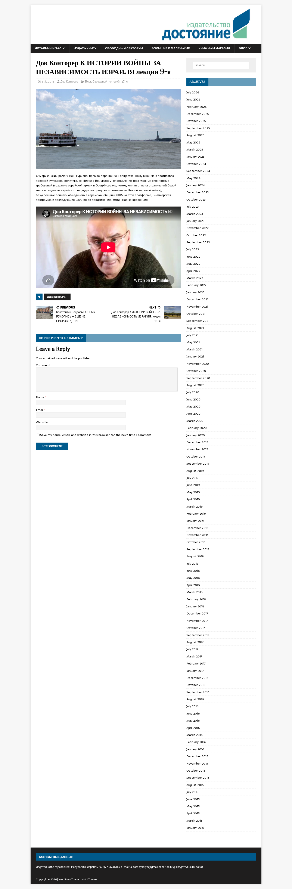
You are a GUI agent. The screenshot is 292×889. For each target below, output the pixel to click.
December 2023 (197, 192)
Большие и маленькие (171, 48)
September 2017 (197, 635)
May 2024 (193, 178)
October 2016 (195, 684)
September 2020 (198, 378)
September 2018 (197, 549)
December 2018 (197, 528)
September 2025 (198, 128)
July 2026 (192, 92)
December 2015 (197, 756)
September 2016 (197, 692)
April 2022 (193, 271)
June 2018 (193, 570)
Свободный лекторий (124, 48)
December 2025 (197, 113)
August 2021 (195, 328)
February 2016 (196, 742)
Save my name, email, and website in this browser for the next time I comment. (96, 435)
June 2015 (193, 799)
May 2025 (193, 142)
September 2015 (197, 777)
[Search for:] (221, 65)
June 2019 (193, 485)
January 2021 (195, 356)
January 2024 (195, 185)
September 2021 (197, 320)
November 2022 (197, 228)
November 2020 (197, 363)
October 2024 (196, 163)
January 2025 (195, 156)
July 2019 (192, 478)
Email (40, 410)
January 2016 (195, 749)
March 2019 (194, 506)
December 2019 (197, 442)
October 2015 (195, 770)
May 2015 (193, 806)
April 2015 (193, 813)
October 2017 (195, 627)
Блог (243, 48)
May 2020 (193, 406)
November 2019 (197, 449)
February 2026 (196, 106)
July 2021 (192, 335)
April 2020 (193, 413)
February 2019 (196, 513)
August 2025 (195, 135)
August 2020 (195, 385)
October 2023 (196, 199)
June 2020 (193, 399)
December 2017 (197, 613)
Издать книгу (85, 48)
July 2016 (192, 706)
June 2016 (193, 713)
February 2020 (196, 427)
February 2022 (196, 285)
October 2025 (196, 120)
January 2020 (195, 435)
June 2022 (193, 256)
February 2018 (196, 599)
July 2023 (192, 206)
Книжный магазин (214, 48)
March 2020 (194, 420)
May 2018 (193, 577)
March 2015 (194, 820)
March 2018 (194, 592)
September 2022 (198, 242)
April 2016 (193, 727)
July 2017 (192, 649)
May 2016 (193, 720)
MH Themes (90, 879)
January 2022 (195, 292)
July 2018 (192, 563)
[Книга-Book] (141, 41)
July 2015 (192, 792)
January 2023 (195, 221)
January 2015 (195, 827)
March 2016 (194, 734)
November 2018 (197, 535)
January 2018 (195, 606)
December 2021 (197, 299)
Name (40, 397)
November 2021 (197, 306)
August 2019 (195, 470)
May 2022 (193, 263)
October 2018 (195, 542)
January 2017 (195, 670)
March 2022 (194, 278)
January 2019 (195, 520)
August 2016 (195, 699)
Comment (43, 365)
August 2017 (195, 642)
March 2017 (194, 656)
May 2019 (193, 492)
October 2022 (196, 235)
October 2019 (195, 456)
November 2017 (197, 620)
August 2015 (195, 785)
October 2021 (195, 313)
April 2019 (193, 499)
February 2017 (196, 663)
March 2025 (194, 149)
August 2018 (195, 556)
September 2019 (197, 463)
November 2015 (197, 763)
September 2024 (198, 170)
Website (42, 422)
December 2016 (197, 677)
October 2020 (196, 370)
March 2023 (194, 213)
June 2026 (193, 99)
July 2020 (192, 392)
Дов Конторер (69, 81)
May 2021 (193, 342)
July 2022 (192, 249)
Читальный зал (48, 48)
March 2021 (194, 349)
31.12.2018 (48, 81)
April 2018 (193, 585)
